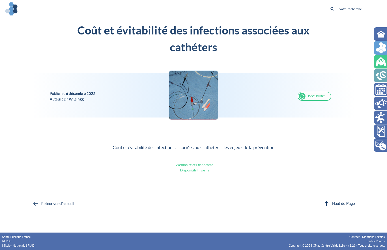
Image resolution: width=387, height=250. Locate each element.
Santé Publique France (16, 237)
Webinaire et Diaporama (194, 164)
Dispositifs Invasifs (194, 170)
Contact (354, 237)
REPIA (6, 241)
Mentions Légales (373, 237)
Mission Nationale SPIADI (18, 245)
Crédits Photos (375, 241)
